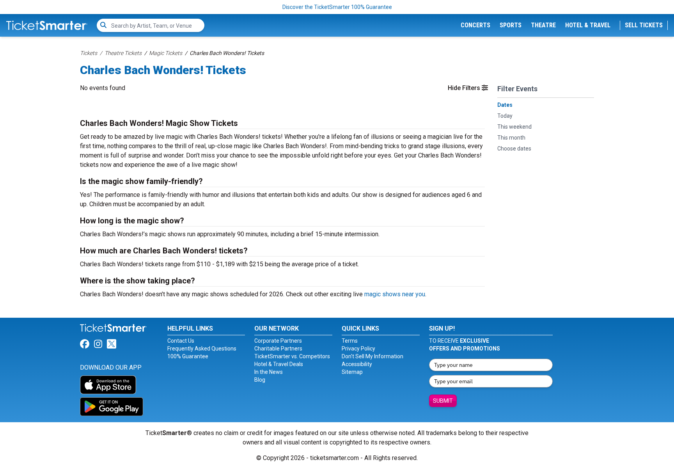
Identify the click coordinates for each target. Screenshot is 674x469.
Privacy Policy (358, 348)
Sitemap (352, 372)
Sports (510, 25)
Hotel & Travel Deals (278, 364)
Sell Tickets (644, 25)
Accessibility (357, 364)
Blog (259, 380)
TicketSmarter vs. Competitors (292, 356)
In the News (268, 372)
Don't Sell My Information (372, 356)
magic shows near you (394, 294)
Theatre (543, 25)
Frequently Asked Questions (201, 348)
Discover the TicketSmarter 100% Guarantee (337, 7)
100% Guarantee (187, 356)
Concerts (475, 25)
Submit (443, 401)
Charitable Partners (278, 348)
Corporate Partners (278, 341)
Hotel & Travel (587, 25)
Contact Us (180, 341)
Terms (350, 341)
